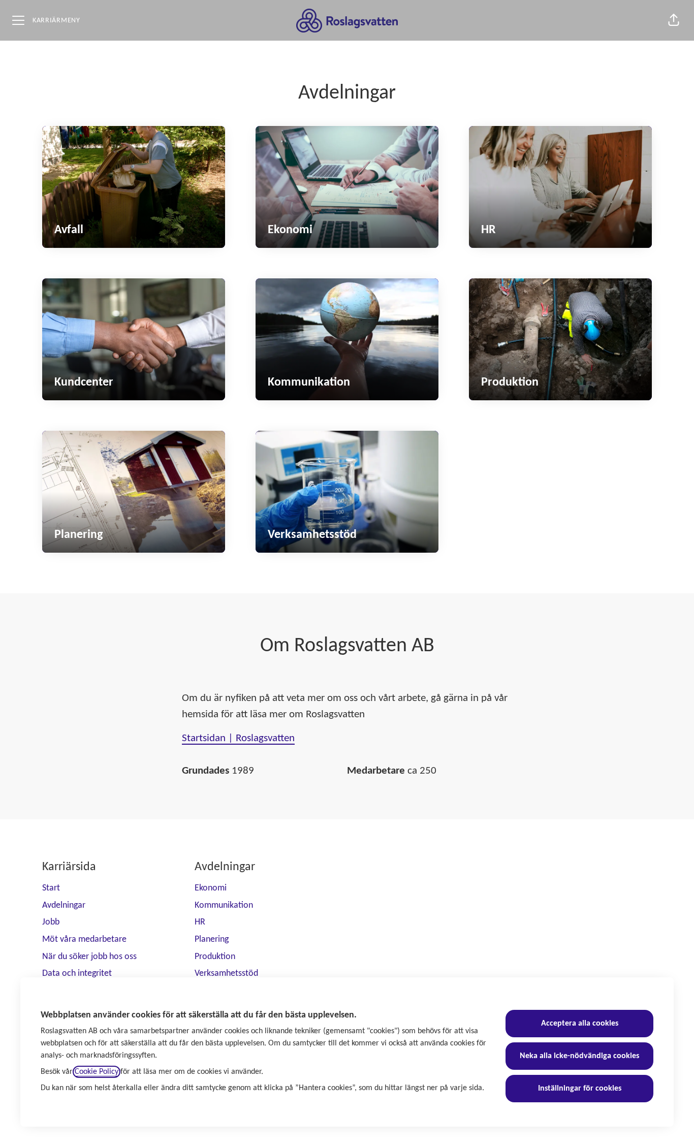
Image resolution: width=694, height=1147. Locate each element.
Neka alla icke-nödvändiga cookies (579, 1056)
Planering (212, 939)
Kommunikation (224, 905)
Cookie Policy (96, 1072)
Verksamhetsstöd (226, 973)
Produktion (215, 957)
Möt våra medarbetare (84, 939)
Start (51, 888)
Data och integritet (77, 973)
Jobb (50, 922)
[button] (673, 20)
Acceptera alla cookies (579, 1023)
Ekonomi (211, 888)
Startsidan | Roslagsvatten (238, 738)
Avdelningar (63, 905)
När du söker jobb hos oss (89, 957)
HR (200, 922)
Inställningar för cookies (579, 1089)
